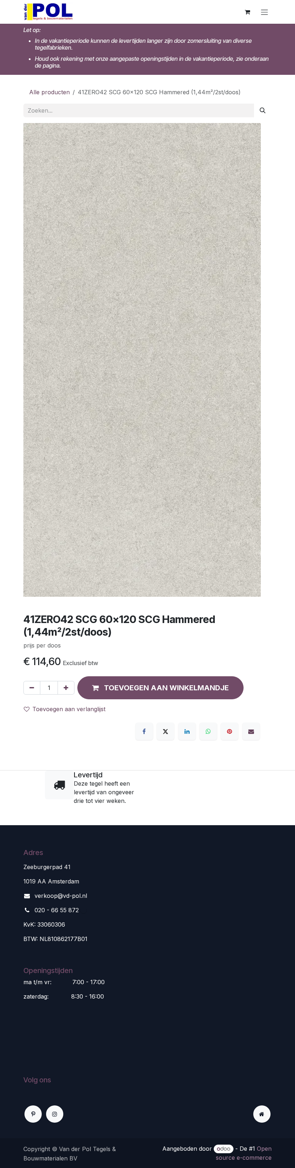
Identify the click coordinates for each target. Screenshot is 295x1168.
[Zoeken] (263, 110)
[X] (165, 731)
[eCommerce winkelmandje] (247, 12)
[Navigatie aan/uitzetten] (264, 11)
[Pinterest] (229, 731)
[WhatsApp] (208, 731)
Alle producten (49, 92)
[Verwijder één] (31, 688)
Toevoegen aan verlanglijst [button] (68, 709)
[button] (160, 687)
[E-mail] (251, 731)
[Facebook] (144, 731)
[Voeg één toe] (66, 688)
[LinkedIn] (187, 731)
